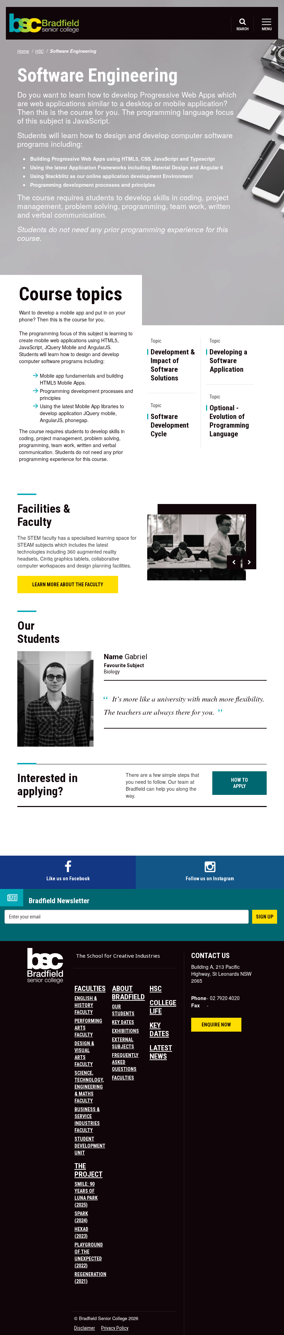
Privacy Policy (114, 1328)
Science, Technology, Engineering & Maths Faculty (89, 1086)
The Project (88, 1170)
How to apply (239, 783)
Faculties (90, 988)
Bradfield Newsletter (59, 901)
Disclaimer (84, 1328)
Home (23, 51)
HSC (39, 51)
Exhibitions (125, 1031)
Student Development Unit (89, 1146)
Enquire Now (216, 1024)
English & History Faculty (85, 1005)
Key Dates (123, 1022)
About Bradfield (128, 992)
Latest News (161, 1052)
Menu (266, 29)
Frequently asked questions (125, 1062)
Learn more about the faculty (67, 584)
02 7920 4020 (225, 998)
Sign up (264, 917)
